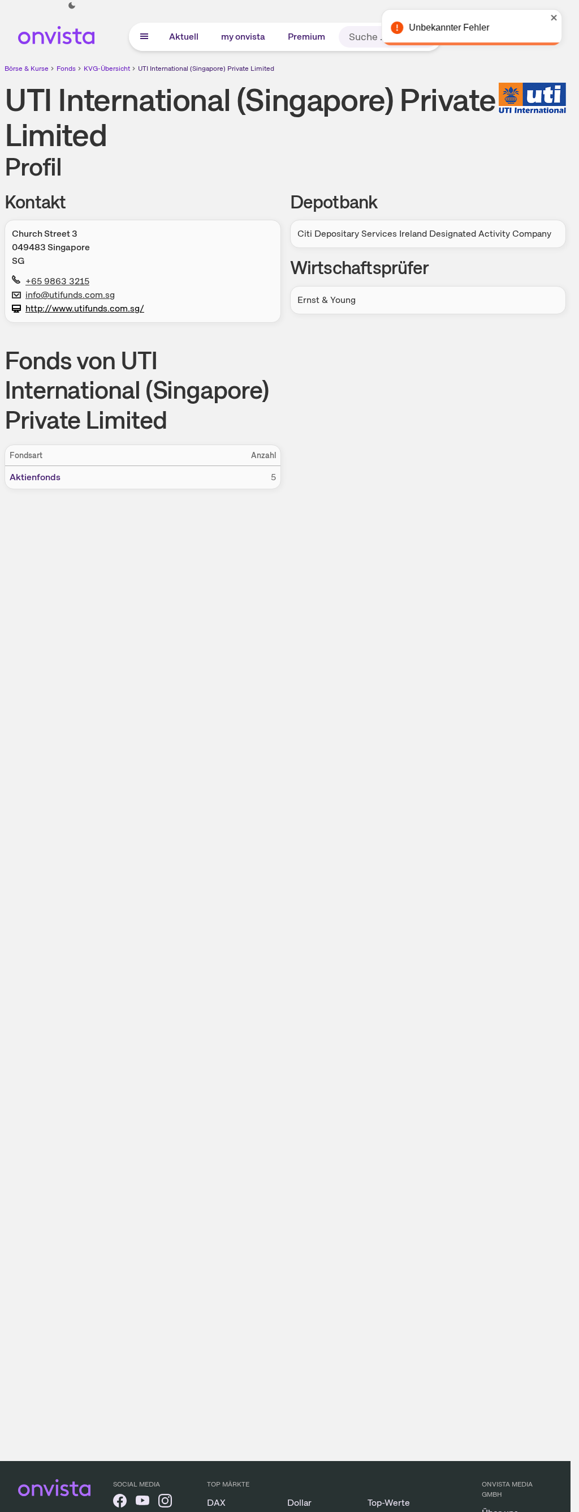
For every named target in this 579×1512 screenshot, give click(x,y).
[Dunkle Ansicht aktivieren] (71, 5)
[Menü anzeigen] (144, 36)
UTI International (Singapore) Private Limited (206, 68)
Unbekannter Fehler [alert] (448, 27)
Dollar (299, 1503)
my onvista (243, 36)
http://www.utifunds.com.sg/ (84, 308)
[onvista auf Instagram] (165, 1502)
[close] (554, 17)
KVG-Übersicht (107, 68)
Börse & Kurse (27, 68)
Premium (306, 36)
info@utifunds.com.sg (70, 295)
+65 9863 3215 (57, 281)
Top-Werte (389, 1503)
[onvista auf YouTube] (142, 1502)
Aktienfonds (35, 477)
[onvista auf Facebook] (120, 1502)
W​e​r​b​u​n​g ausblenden (383, 569)
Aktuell (183, 36)
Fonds (66, 68)
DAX (216, 1503)
